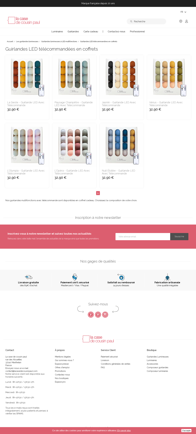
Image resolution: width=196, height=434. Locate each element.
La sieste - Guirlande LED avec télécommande (25, 104)
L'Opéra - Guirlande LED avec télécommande (72, 172)
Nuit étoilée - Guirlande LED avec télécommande (118, 172)
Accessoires (152, 364)
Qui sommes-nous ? (64, 360)
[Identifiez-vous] (186, 22)
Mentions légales (63, 357)
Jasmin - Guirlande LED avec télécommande (119, 104)
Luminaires (152, 360)
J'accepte (186, 430)
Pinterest (98, 315)
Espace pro (60, 382)
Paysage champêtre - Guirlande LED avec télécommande (74, 104)
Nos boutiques (62, 378)
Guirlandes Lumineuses (158, 357)
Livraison (105, 360)
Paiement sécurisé (109, 357)
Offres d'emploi (62, 367)
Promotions (60, 371)
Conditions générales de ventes (115, 364)
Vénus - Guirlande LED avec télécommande (166, 104)
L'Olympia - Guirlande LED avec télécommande (26, 172)
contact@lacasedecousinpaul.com (21, 371)
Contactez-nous (62, 375)
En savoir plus (124, 430)
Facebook (91, 315)
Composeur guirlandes (157, 367)
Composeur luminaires (157, 371)
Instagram (105, 315)
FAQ (103, 367)
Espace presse (62, 364)
